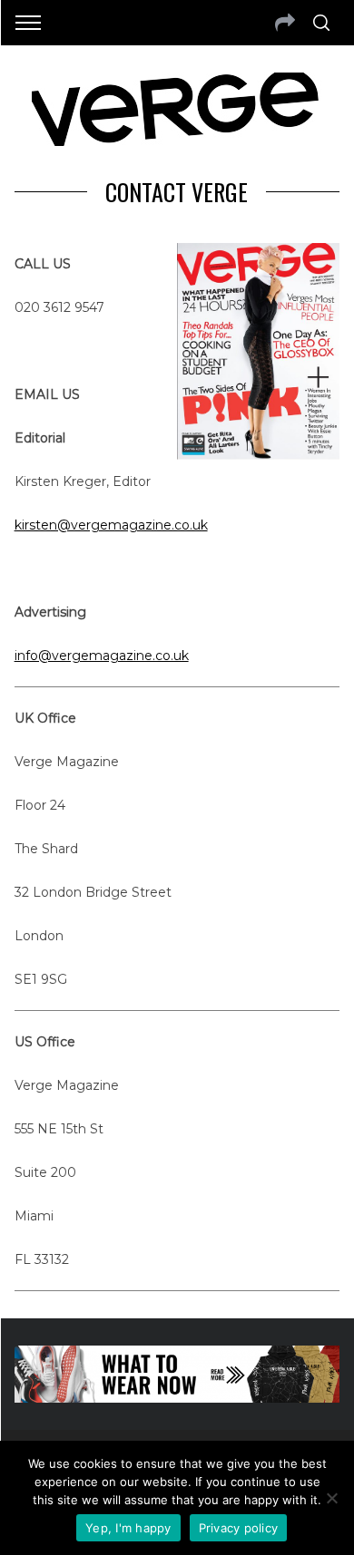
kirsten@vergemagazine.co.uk (111, 525)
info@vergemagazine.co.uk (102, 655)
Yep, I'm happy (128, 1528)
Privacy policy (239, 1528)
